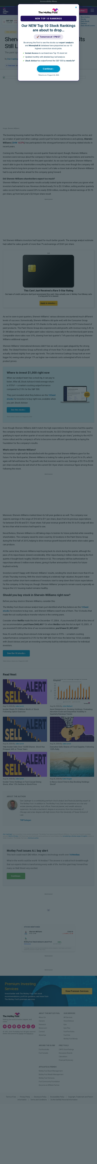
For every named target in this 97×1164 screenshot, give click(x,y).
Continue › (48, 68)
